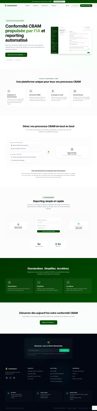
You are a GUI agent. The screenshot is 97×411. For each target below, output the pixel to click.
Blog (74, 376)
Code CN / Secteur (41, 225)
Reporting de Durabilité (55, 378)
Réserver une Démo (86, 5)
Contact (74, 373)
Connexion (75, 5)
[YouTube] (14, 377)
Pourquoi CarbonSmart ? (78, 371)
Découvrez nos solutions (15, 54)
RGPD (90, 408)
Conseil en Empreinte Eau (56, 381)
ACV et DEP (30, 378)
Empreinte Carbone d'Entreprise (35, 371)
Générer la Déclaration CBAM (48, 231)
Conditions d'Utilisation (72, 408)
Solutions (35, 5)
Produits (27, 5)
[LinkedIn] (6, 377)
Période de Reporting (42, 220)
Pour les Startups (54, 376)
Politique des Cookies (83, 408)
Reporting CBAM (32, 373)
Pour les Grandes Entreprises (57, 373)
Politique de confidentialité (48, 353)
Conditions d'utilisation (60, 353)
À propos (53, 5)
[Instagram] (10, 377)
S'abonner (65, 350)
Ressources (45, 5)
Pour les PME (53, 371)
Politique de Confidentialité (59, 408)
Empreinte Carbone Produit (34, 376)
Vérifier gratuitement (58, 1)
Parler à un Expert (47, 322)
